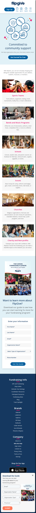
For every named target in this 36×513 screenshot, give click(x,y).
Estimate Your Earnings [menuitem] (18, 389)
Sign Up (9, 9)
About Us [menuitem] (18, 441)
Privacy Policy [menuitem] (18, 451)
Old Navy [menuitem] (18, 420)
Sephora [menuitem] (18, 417)
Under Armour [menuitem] (18, 425)
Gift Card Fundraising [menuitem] (18, 384)
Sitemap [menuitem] (18, 456)
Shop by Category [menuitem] (18, 431)
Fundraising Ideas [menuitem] (18, 397)
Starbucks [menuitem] (18, 423)
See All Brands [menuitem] (18, 428)
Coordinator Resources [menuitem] (18, 392)
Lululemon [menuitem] (18, 415)
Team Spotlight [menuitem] (18, 402)
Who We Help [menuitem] (18, 443)
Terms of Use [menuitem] (18, 454)
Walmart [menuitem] (18, 412)
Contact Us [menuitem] (18, 449)
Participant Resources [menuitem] (18, 394)
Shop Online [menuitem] (18, 386)
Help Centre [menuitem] (18, 446)
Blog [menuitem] (18, 399)
